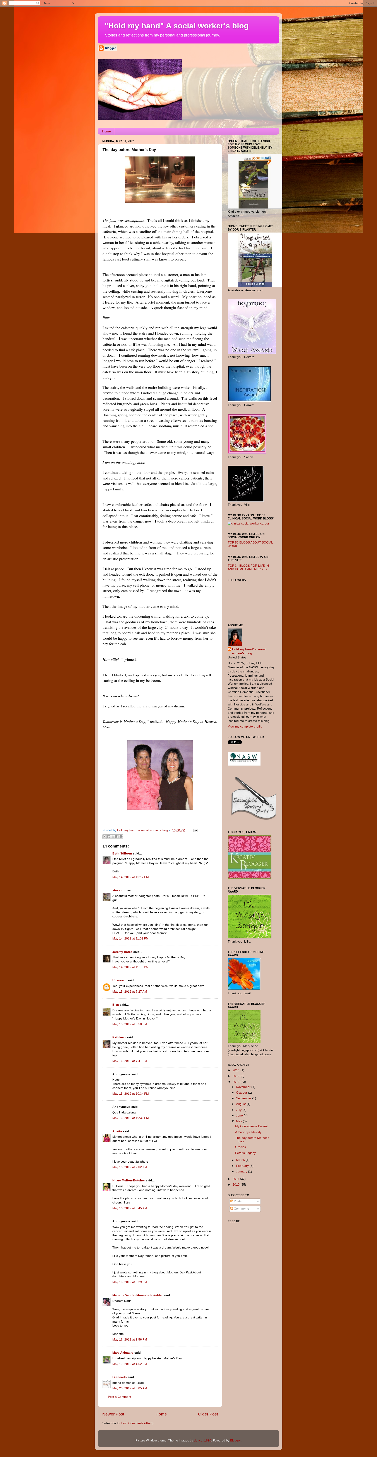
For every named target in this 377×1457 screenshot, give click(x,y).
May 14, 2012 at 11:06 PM (130, 967)
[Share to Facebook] (117, 836)
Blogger (235, 1440)
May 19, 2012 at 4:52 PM (129, 1364)
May (239, 1121)
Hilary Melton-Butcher (128, 1180)
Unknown (119, 980)
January (242, 1171)
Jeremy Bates (122, 951)
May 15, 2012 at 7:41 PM (129, 1061)
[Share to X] (113, 836)
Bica (115, 1004)
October (242, 1092)
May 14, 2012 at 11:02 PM (130, 938)
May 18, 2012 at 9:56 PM (129, 1339)
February (243, 1165)
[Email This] (104, 836)
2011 (236, 1179)
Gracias (240, 1147)
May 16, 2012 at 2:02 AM (129, 1167)
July (239, 1109)
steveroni (119, 890)
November (243, 1087)
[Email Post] (194, 830)
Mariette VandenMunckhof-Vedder (137, 1295)
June (240, 1115)
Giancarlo (119, 1377)
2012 (236, 1082)
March (241, 1160)
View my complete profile (245, 726)
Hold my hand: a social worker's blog (249, 651)
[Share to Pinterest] (121, 836)
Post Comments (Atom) (137, 1423)
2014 (236, 1070)
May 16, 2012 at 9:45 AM (129, 1208)
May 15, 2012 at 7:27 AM (129, 991)
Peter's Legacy (245, 1153)
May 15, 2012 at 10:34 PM (130, 1093)
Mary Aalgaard (123, 1352)
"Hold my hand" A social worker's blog (177, 25)
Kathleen (119, 1037)
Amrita (117, 1131)
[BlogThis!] (108, 836)
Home (106, 131)
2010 (236, 1184)
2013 (236, 1076)
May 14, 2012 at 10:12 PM (130, 877)
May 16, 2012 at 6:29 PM (129, 1282)
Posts (237, 1201)
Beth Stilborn (122, 853)
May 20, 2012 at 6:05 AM (129, 1388)
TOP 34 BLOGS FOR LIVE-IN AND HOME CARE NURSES (248, 567)
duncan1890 (202, 1440)
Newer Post (113, 1414)
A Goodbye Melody (248, 1132)
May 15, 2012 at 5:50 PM (129, 1024)
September (244, 1098)
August (241, 1104)
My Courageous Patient (251, 1126)
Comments (241, 1208)
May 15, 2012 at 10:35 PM (130, 1118)
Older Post (208, 1414)
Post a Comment (119, 1396)
